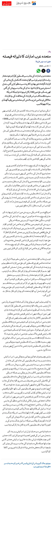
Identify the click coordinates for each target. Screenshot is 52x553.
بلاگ (49, 52)
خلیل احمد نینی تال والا (43, 61)
